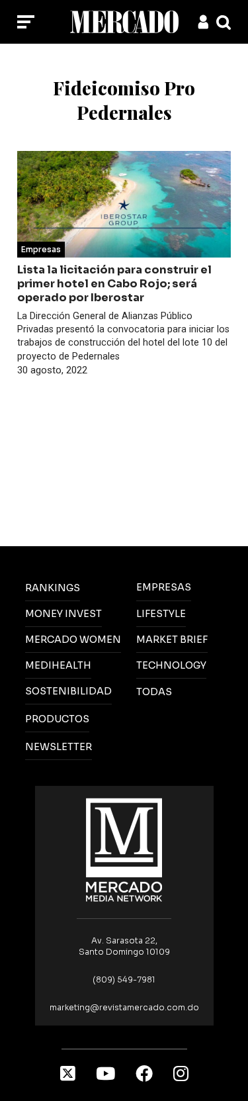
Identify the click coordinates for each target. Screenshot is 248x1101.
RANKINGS (52, 588)
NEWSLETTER (58, 747)
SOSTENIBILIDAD (68, 691)
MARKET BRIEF (172, 640)
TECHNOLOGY (171, 665)
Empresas (41, 249)
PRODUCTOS (57, 719)
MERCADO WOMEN (73, 640)
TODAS (154, 692)
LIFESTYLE (161, 614)
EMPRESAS (163, 587)
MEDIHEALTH (58, 665)
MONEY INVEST (63, 614)
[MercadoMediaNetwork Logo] (124, 849)
